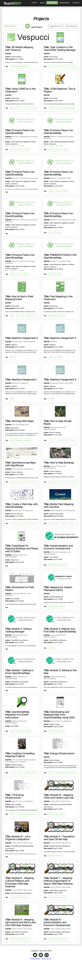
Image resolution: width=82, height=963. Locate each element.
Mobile (5, 106)
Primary (6, 18)
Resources (64, 3)
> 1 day (5, 66)
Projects (52, 3)
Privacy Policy (35, 959)
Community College (9, 24)
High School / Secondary (10, 21)
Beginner (6, 39)
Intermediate (7, 42)
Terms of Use (46, 959)
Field (5, 103)
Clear (76, 9)
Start (34, 3)
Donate (76, 3)
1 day (5, 63)
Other (5, 30)
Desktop (6, 100)
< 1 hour (6, 55)
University (6, 27)
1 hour (5, 58)
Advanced (6, 45)
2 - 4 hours (7, 61)
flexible (5, 91)
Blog (42, 3)
